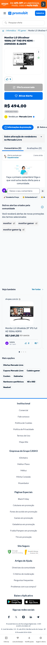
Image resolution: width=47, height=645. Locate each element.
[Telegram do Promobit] (38, 617)
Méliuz (23, 470)
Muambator (23, 483)
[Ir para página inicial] (4, 31)
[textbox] (23, 191)
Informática (11, 31)
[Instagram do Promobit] (23, 617)
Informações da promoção (19, 127)
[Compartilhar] (38, 57)
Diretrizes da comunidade (23, 567)
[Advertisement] (23, 259)
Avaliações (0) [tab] (34, 148)
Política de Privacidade (23, 429)
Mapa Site (23, 442)
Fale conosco (23, 416)
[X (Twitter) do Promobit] (16, 617)
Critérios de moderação (23, 574)
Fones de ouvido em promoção (23, 511)
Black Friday (23, 499)
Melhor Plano (23, 464)
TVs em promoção (24, 537)
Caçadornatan (13, 157)
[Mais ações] (38, 51)
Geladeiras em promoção (23, 524)
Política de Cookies (23, 423)
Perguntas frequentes (23, 580)
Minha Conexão (23, 476)
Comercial (23, 410)
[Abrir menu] (5, 13)
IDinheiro (23, 457)
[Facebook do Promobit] (9, 617)
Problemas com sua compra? (23, 586)
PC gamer (22, 31)
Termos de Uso (23, 435)
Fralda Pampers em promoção (23, 530)
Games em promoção (23, 518)
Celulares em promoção (23, 505)
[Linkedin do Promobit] (30, 617)
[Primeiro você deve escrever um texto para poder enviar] (43, 191)
